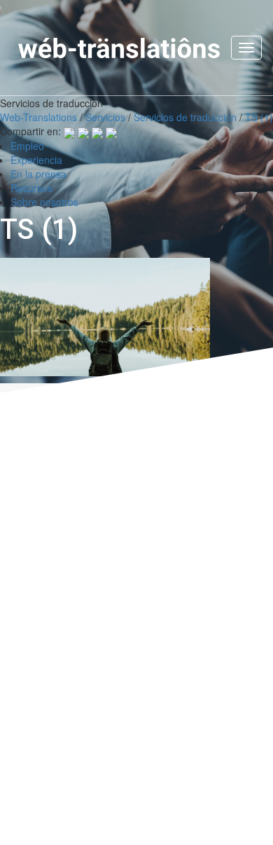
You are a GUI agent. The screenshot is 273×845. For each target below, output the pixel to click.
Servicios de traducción (185, 117)
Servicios (105, 117)
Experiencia (36, 160)
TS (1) (259, 117)
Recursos (31, 188)
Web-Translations (38, 117)
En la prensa (38, 174)
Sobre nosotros (44, 202)
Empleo (27, 146)
